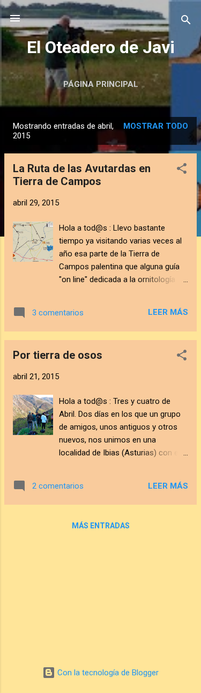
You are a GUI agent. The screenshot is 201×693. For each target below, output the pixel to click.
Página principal (100, 84)
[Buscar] (186, 21)
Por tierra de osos (57, 355)
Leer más (168, 312)
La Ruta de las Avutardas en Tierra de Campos (82, 175)
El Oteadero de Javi (101, 47)
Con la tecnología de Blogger (107, 672)
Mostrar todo (155, 126)
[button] (181, 170)
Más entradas (101, 525)
